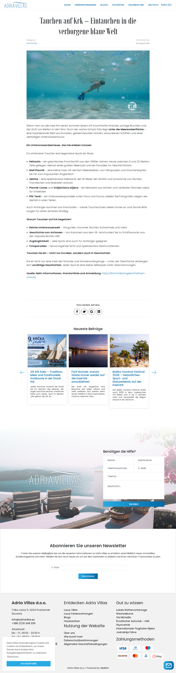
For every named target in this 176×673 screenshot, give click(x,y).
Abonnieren (88, 576)
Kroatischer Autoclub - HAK (132, 621)
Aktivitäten (32, 43)
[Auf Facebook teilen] (77, 312)
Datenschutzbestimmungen (81, 640)
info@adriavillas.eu (23, 619)
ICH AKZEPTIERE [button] (29, 664)
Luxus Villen (71, 610)
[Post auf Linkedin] (99, 312)
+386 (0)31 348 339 (23, 623)
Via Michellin (123, 617)
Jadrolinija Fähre (126, 632)
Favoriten (118, 4)
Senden (133, 504)
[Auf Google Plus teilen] (92, 312)
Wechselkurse (124, 613)
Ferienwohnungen (85, 4)
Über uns (69, 633)
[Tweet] (84, 312)
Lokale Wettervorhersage (131, 610)
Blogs (104, 4)
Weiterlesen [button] (13, 656)
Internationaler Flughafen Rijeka (135, 628)
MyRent (105, 668)
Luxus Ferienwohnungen (78, 613)
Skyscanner (123, 624)
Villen (67, 4)
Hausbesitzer (136, 4)
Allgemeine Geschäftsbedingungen (85, 644)
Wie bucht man (73, 636)
